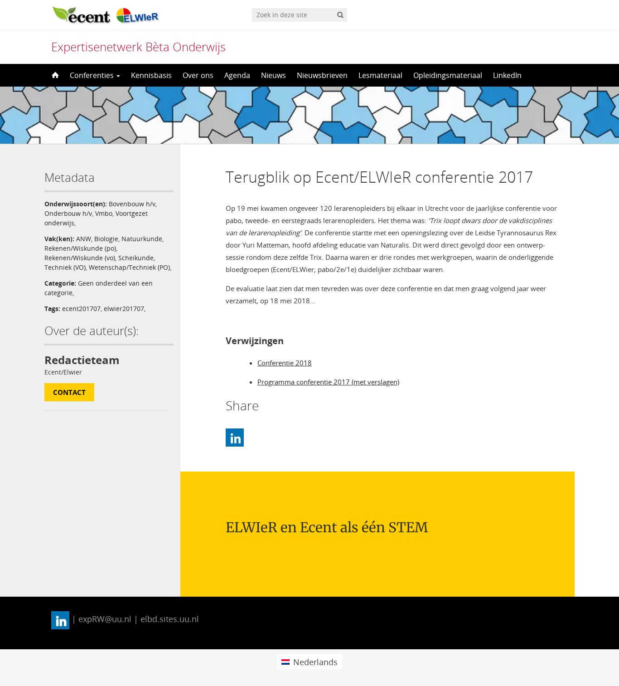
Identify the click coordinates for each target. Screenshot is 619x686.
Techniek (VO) (65, 267)
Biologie (106, 238)
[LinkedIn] (235, 437)
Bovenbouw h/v (132, 203)
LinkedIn (507, 75)
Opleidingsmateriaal (447, 75)
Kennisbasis (151, 75)
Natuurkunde (141, 238)
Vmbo (103, 213)
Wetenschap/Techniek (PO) (129, 267)
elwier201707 (124, 308)
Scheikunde (136, 257)
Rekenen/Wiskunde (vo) (79, 257)
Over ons (198, 75)
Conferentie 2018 (284, 362)
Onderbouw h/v (68, 213)
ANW (83, 238)
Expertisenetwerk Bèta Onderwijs (138, 47)
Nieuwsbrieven (322, 75)
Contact (69, 392)
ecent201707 (81, 308)
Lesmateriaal (380, 75)
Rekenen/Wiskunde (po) (80, 248)
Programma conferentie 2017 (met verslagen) (328, 381)
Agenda (237, 75)
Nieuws (273, 75)
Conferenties (93, 75)
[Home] (54, 75)
